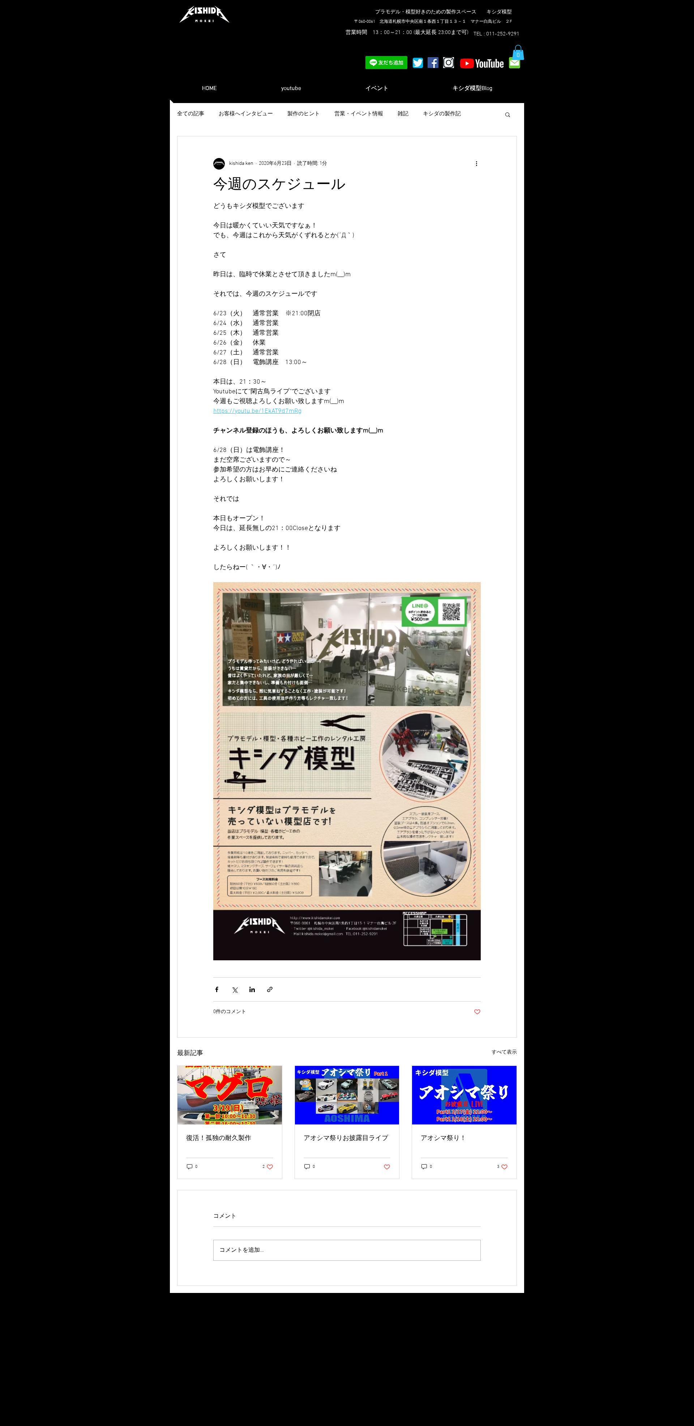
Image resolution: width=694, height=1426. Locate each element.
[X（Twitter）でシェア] (234, 989)
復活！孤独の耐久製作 (218, 1138)
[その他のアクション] (476, 163)
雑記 (403, 114)
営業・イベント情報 (358, 114)
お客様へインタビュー (246, 114)
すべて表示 (504, 1052)
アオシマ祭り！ (443, 1138)
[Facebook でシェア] (216, 989)
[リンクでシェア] (269, 989)
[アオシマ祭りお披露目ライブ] (347, 1095)
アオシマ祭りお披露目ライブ (346, 1138)
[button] (518, 52)
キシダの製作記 (442, 114)
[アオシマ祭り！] (464, 1095)
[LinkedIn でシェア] (252, 989)
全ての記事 (190, 114)
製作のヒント (303, 114)
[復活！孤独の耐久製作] (229, 1095)
